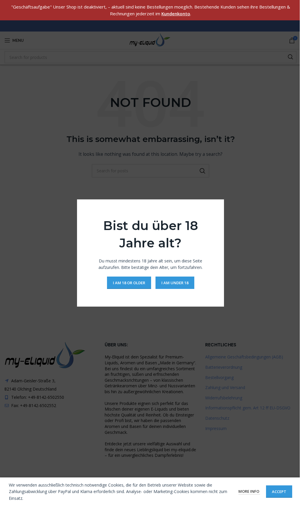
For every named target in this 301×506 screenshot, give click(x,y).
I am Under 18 (174, 282)
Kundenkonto (175, 13)
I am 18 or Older (129, 282)
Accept (279, 491)
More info (249, 491)
